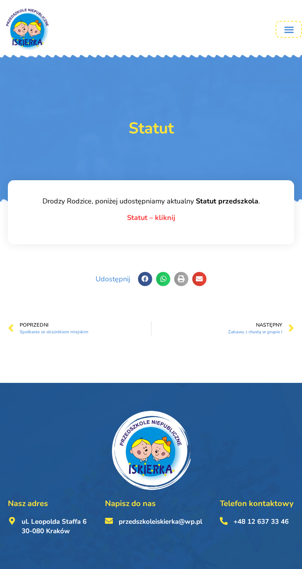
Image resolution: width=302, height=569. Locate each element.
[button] (288, 29)
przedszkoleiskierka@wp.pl (160, 521)
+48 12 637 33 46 (261, 521)
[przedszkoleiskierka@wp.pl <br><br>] (109, 521)
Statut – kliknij (151, 217)
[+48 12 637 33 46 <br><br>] (224, 521)
